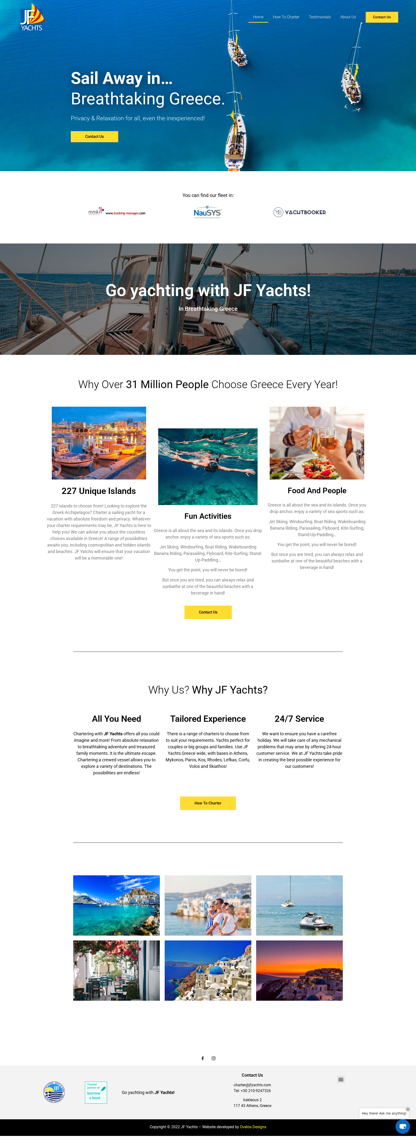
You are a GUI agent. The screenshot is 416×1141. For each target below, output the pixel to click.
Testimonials (320, 17)
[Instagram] (213, 1058)
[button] (341, 1079)
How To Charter (286, 17)
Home (258, 17)
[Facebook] (202, 1058)
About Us (348, 17)
